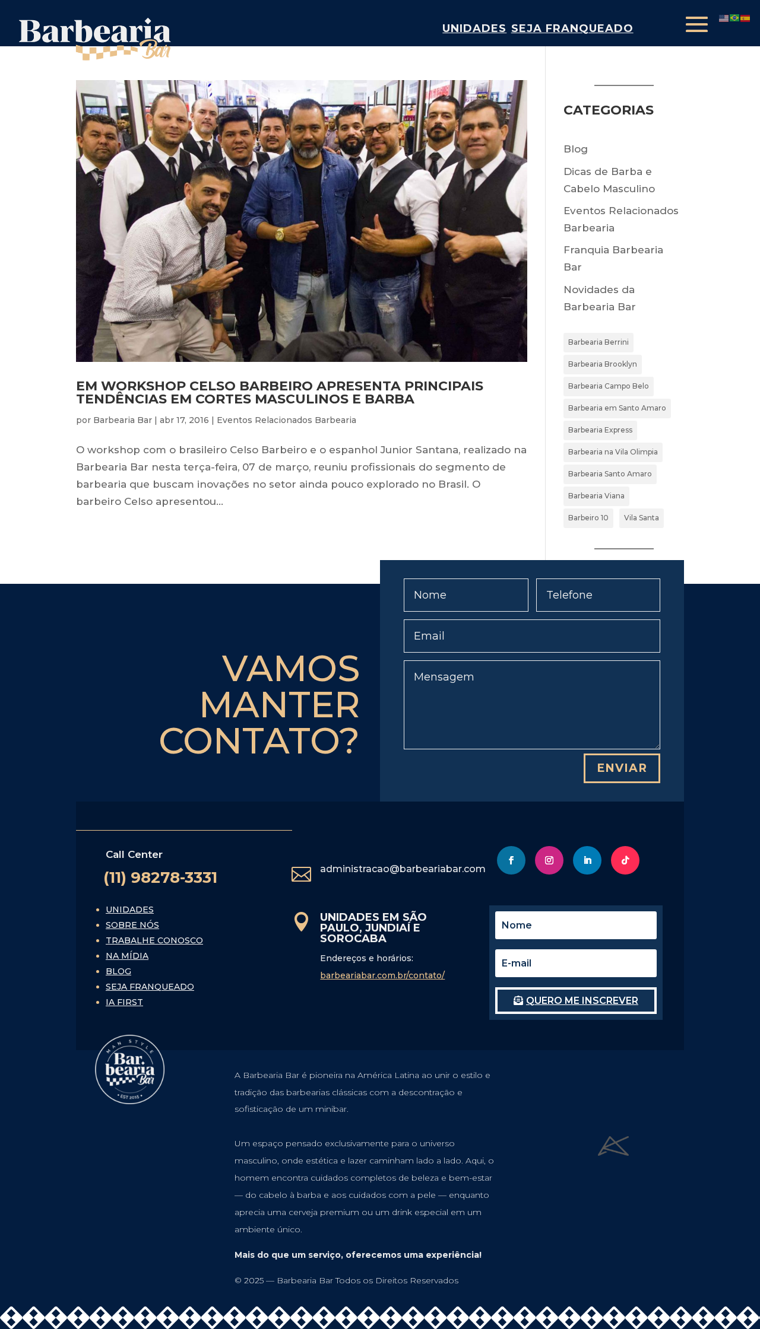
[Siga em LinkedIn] (587, 860)
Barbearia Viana (596, 495)
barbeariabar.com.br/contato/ (382, 975)
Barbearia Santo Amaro (610, 473)
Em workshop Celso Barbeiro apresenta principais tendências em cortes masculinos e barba (279, 392)
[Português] (735, 17)
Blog (575, 149)
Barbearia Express (600, 429)
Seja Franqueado (150, 986)
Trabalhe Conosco (154, 940)
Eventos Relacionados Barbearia (286, 420)
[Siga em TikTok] (625, 860)
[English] (724, 17)
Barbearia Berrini (598, 342)
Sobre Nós (132, 925)
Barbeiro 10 (588, 517)
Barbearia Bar (122, 420)
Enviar (622, 768)
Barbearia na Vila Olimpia (613, 451)
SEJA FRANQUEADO (572, 28)
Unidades (474, 28)
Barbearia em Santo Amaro (617, 407)
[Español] (745, 17)
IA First (124, 1002)
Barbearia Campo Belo (608, 385)
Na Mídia (127, 955)
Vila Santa (641, 517)
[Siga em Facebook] (511, 860)
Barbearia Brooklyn (602, 364)
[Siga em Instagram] (549, 860)
